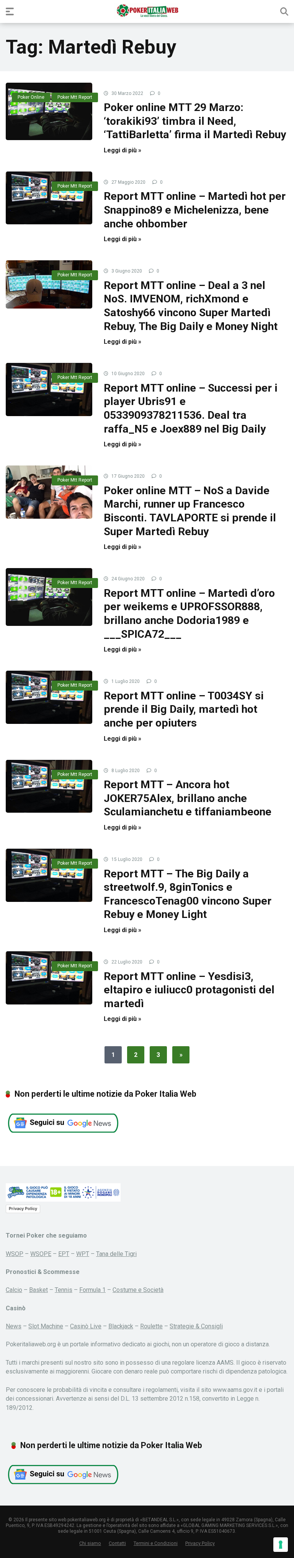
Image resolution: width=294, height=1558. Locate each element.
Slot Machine (45, 1326)
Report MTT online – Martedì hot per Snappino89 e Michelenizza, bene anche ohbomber (195, 210)
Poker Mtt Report (74, 97)
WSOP (14, 1254)
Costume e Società (138, 1289)
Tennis (63, 1289)
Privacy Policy (23, 1208)
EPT (63, 1254)
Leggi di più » (122, 150)
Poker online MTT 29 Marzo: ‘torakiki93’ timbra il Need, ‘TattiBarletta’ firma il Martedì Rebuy (195, 121)
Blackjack (120, 1326)
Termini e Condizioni (156, 1543)
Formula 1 (92, 1289)
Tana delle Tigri (116, 1254)
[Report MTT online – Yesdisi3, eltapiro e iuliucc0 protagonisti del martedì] (49, 977)
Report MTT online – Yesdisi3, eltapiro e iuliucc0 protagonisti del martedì (189, 990)
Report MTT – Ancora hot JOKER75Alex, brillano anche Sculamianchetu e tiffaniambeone (187, 798)
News (13, 1326)
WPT (82, 1254)
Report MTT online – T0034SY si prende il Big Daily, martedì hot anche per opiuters (184, 709)
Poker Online (31, 97)
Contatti (117, 1543)
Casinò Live (85, 1326)
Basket (38, 1289)
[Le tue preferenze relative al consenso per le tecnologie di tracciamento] (280, 1544)
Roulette (151, 1326)
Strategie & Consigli (196, 1326)
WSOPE (40, 1254)
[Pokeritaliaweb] (147, 11)
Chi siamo (90, 1543)
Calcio (14, 1289)
